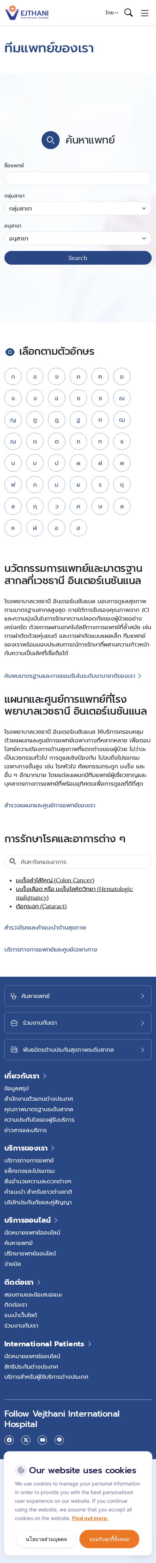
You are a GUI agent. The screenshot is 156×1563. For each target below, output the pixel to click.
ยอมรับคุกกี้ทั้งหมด (110, 1539)
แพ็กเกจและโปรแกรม (29, 1170)
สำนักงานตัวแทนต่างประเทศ (38, 1098)
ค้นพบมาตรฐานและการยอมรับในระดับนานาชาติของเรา (69, 676)
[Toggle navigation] (145, 12)
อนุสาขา (12, 226)
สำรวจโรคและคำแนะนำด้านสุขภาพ (45, 927)
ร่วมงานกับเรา (21, 1325)
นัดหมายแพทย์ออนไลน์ (32, 1232)
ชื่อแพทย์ (14, 165)
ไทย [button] (110, 12)
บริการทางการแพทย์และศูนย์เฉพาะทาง (50, 949)
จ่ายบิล (12, 1263)
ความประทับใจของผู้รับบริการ (39, 1119)
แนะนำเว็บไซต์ (20, 1315)
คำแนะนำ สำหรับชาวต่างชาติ (38, 1191)
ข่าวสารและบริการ (25, 1130)
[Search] (128, 13)
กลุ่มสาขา (14, 196)
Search (78, 257)
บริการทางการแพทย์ (29, 1160)
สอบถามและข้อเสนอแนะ (33, 1294)
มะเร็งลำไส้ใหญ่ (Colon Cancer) (55, 880)
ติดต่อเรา (15, 1304)
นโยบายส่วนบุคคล (46, 1539)
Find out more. (90, 1518)
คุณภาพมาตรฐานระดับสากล (38, 1109)
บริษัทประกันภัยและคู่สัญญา (38, 1202)
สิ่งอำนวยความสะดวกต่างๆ (37, 1181)
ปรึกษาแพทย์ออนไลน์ (30, 1253)
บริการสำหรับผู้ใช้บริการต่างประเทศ (46, 1376)
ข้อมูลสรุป (16, 1088)
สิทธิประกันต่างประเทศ (31, 1366)
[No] (145, 1453)
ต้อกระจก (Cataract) (41, 906)
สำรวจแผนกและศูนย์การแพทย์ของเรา (49, 805)
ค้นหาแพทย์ (18, 1242)
